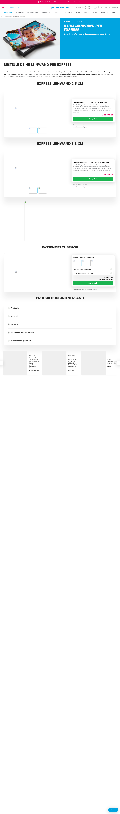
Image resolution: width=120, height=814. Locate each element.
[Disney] (104, 12)
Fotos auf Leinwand (26, 76)
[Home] (60, 7)
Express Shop (8, 16)
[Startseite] (1, 16)
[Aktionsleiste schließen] (117, 2)
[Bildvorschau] (38, 108)
